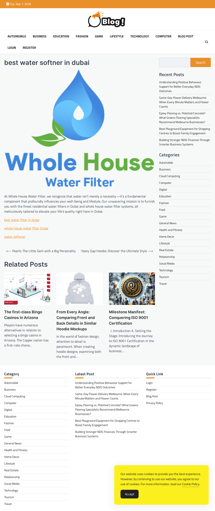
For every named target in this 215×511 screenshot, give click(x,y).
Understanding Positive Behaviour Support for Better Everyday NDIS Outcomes (180, 86)
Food (162, 209)
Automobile (17, 36)
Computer (163, 36)
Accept (129, 494)
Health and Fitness (170, 230)
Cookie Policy (190, 484)
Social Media (166, 263)
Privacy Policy (154, 403)
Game (99, 36)
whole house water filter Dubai (26, 228)
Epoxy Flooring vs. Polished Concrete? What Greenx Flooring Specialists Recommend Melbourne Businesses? (182, 117)
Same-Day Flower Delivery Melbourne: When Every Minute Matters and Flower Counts (184, 102)
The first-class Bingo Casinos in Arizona (23, 315)
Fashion (82, 36)
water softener (14, 236)
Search (201, 62)
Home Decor (166, 236)
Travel (162, 283)
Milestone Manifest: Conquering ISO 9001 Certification (128, 317)
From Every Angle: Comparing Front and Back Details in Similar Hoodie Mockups (76, 320)
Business (39, 36)
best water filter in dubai (21, 219)
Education (61, 36)
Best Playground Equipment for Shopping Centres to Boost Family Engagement (184, 130)
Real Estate (166, 250)
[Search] (206, 42)
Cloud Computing (169, 176)
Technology (139, 36)
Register (29, 47)
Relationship (167, 256)
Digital (163, 189)
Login (12, 47)
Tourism (164, 277)
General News (168, 223)
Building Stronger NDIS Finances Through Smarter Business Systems (184, 142)
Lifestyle (117, 36)
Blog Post (185, 36)
